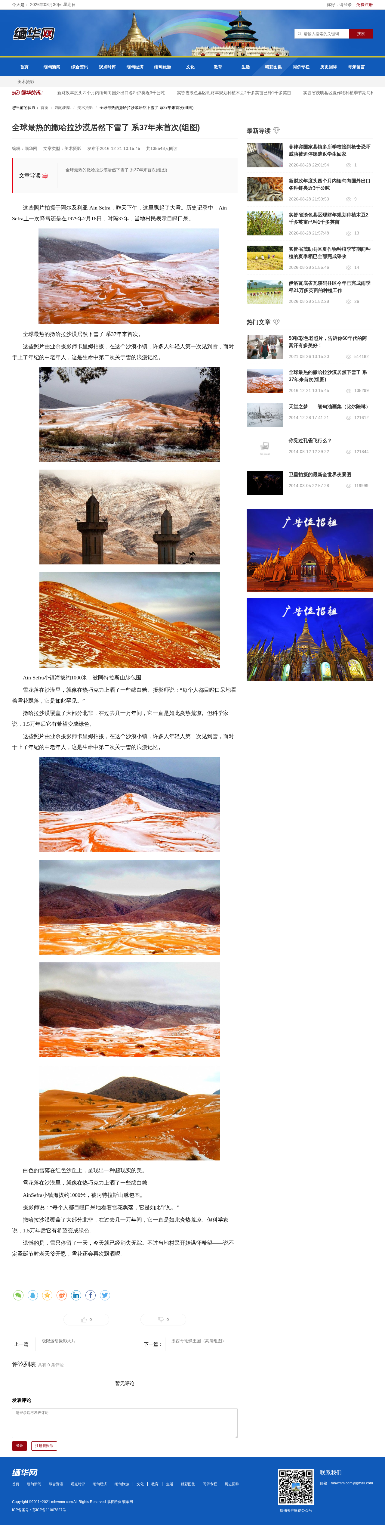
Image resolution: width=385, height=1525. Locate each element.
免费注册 (364, 4)
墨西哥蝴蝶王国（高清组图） (198, 1340)
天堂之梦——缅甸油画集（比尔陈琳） (330, 406)
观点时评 (107, 66)
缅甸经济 (135, 66)
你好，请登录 (340, 4)
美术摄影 (25, 81)
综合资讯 (79, 66)
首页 (24, 66)
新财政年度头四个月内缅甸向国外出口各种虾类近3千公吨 (98, 92)
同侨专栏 (301, 66)
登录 (19, 1446)
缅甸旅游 (162, 66)
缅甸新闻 (52, 66)
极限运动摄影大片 (58, 1340)
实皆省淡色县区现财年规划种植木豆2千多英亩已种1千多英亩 (221, 92)
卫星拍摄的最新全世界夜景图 (320, 474)
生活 (246, 66)
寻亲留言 (356, 66)
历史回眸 (328, 66)
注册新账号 (44, 1446)
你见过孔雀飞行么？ (310, 440)
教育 (218, 66)
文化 (190, 66)
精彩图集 (273, 66)
